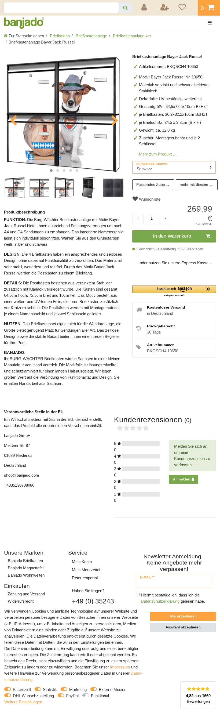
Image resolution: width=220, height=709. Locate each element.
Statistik (50, 689)
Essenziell (22, 689)
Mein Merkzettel (86, 569)
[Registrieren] (165, 8)
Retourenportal (85, 578)
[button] (174, 291)
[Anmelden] (144, 8)
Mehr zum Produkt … (158, 154)
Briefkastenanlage (91, 36)
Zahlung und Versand (26, 594)
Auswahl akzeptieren (183, 627)
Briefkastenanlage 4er (131, 36)
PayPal (72, 695)
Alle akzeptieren (183, 616)
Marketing (78, 689)
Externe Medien (112, 689)
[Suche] (125, 7)
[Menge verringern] (138, 218)
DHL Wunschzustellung (33, 695)
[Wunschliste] (186, 8)
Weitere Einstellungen (23, 702)
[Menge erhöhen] (165, 218)
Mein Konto (82, 561)
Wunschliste (149, 199)
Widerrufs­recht (21, 601)
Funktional (100, 695)
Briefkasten (59, 36)
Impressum (120, 667)
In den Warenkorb (172, 236)
